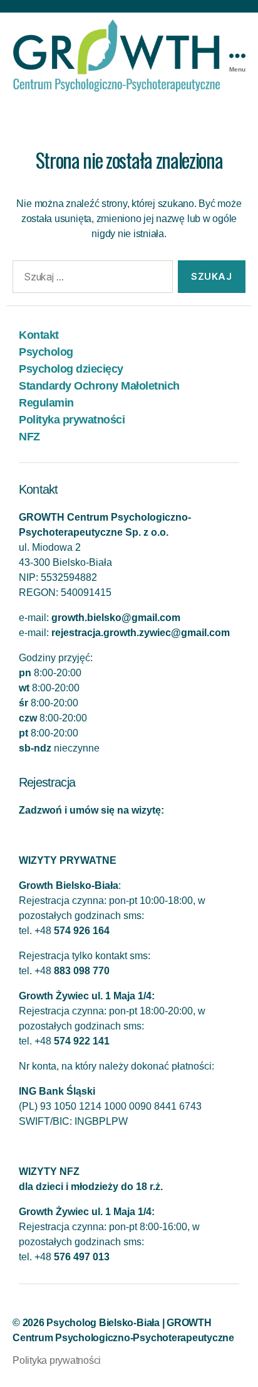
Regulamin (46, 402)
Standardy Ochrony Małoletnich (99, 386)
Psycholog (46, 352)
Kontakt (39, 335)
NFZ (29, 436)
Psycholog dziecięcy (71, 369)
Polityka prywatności (72, 419)
